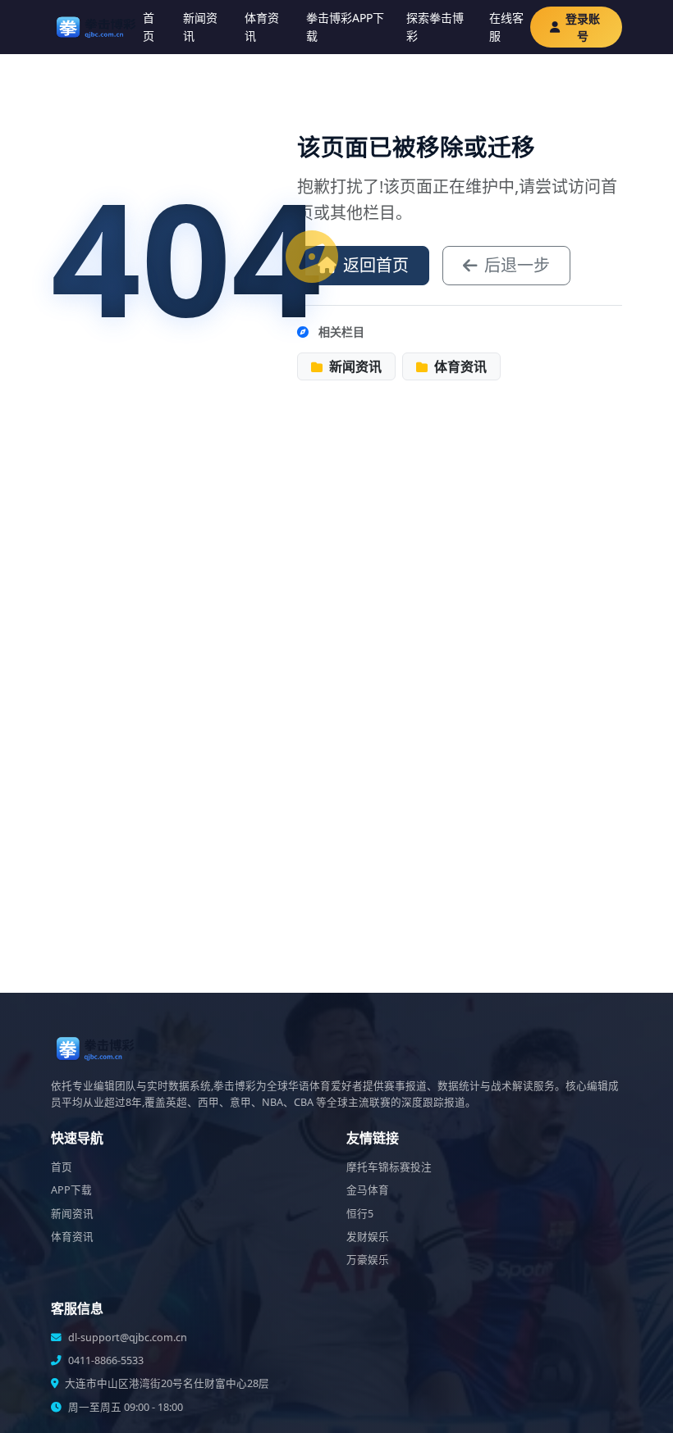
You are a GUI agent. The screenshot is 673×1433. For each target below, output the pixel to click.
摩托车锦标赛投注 (389, 1167)
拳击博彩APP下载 (345, 26)
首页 (148, 26)
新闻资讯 (200, 26)
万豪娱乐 (367, 1260)
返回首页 (376, 265)
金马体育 (367, 1190)
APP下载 (71, 1190)
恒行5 (359, 1214)
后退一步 (517, 265)
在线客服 (506, 26)
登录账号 (582, 27)
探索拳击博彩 (435, 26)
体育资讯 (262, 26)
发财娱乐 (367, 1237)
